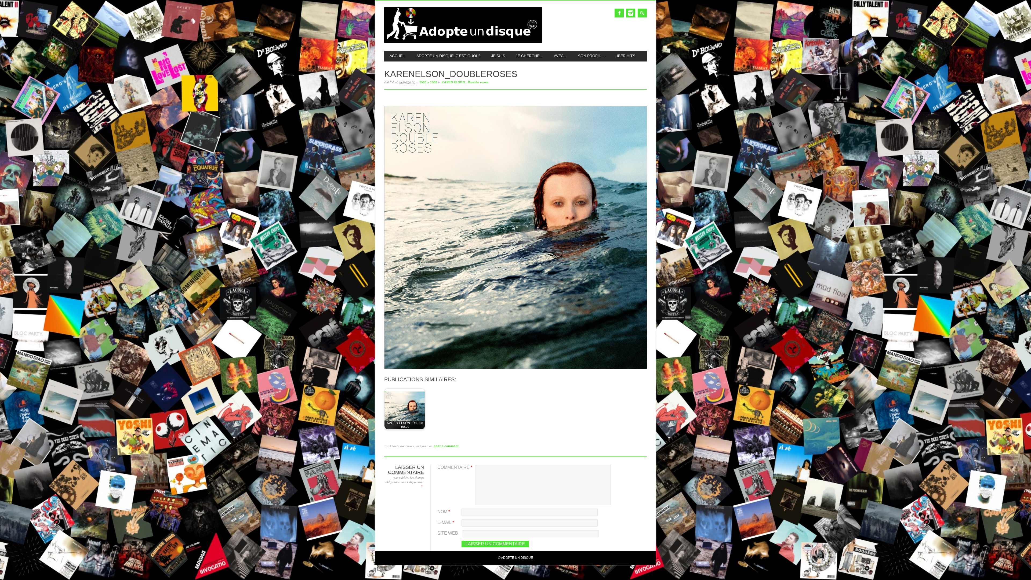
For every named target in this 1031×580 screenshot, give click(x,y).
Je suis (498, 56)
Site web (447, 533)
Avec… (560, 56)
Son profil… (591, 56)
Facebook (619, 13)
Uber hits (625, 56)
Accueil (398, 56)
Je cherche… (529, 56)
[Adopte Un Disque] (463, 41)
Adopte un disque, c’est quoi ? (448, 56)
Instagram (630, 13)
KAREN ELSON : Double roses (465, 82)
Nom (443, 511)
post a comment (446, 446)
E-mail (445, 522)
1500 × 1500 (428, 82)
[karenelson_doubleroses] (515, 369)
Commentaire (454, 467)
